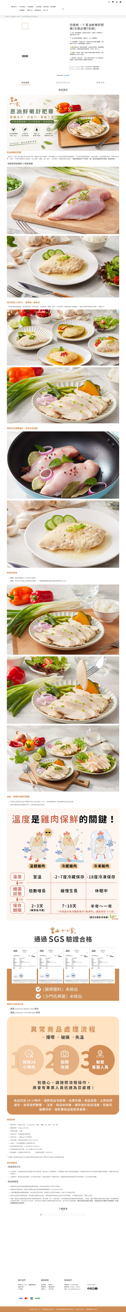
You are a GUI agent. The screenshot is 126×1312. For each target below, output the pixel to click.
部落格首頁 (37, 10)
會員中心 (50, 1285)
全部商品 (7, 16)
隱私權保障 (52, 1287)
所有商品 (22, 7)
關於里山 (14, 7)
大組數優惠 (13, 16)
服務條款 (43, 1287)
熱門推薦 (53, 7)
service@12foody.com (74, 1289)
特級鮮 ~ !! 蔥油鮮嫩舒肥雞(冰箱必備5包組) (27, 16)
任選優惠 (21, 10)
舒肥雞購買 (66, 75)
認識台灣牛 (21, 1287)
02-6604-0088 (74, 1285)
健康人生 (30, 10)
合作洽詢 (51, 1289)
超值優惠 (30, 7)
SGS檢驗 (20, 1289)
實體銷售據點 (32, 1285)
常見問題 (43, 1285)
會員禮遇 (39, 7)
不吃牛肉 (45, 10)
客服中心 (44, 1289)
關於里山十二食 (22, 1285)
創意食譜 (46, 7)
